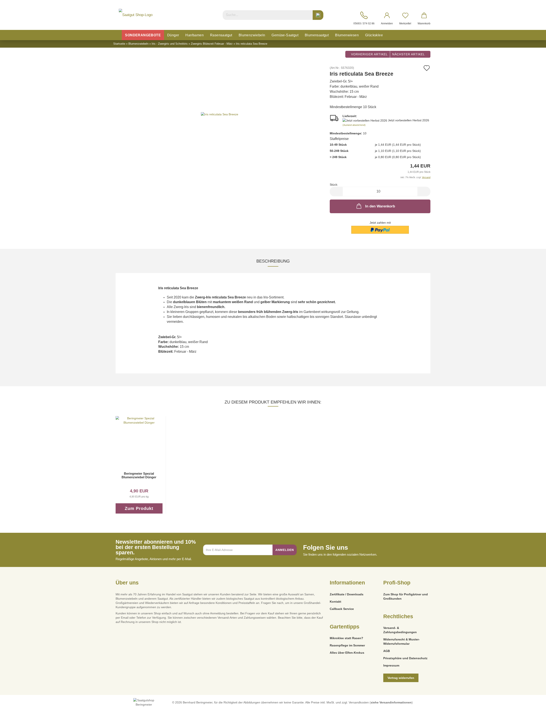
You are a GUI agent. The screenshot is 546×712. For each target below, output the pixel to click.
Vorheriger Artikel (369, 54)
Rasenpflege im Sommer (347, 645)
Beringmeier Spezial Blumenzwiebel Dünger (139, 475)
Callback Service (342, 609)
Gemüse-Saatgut (285, 35)
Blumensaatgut (317, 35)
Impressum (391, 665)
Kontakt (335, 601)
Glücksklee (374, 35)
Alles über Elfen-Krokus (347, 652)
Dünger (173, 35)
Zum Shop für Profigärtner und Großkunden (405, 596)
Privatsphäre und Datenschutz (405, 658)
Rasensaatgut (221, 35)
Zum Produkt (139, 508)
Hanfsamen (194, 35)
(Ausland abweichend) (354, 125)
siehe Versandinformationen (391, 702)
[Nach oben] (534, 706)
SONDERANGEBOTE (143, 35)
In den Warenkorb (380, 206)
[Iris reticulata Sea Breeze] (219, 114)
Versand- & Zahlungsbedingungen (400, 630)
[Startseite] (117, 35)
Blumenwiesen (347, 35)
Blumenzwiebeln (252, 35)
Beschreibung (273, 261)
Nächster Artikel (409, 54)
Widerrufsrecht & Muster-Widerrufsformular (401, 641)
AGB (386, 651)
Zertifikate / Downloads (346, 594)
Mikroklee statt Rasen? (346, 638)
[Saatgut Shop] (136, 15)
